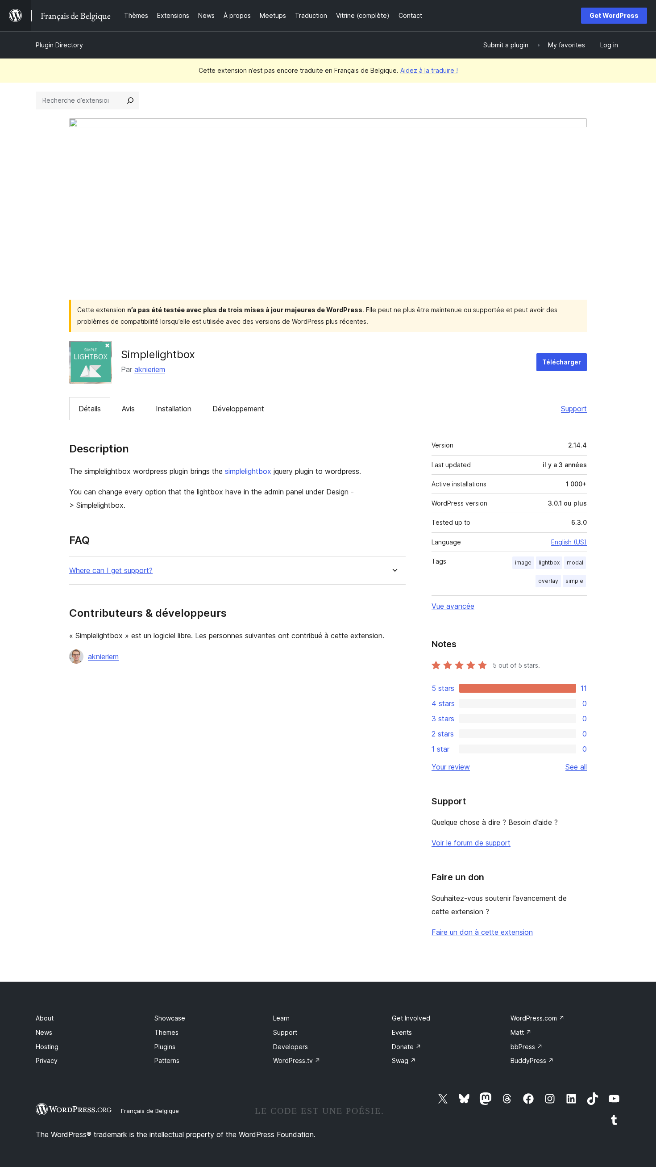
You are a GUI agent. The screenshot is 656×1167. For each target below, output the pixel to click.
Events (402, 1032)
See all (576, 766)
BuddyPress (532, 1060)
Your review (451, 766)
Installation (173, 408)
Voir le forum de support (471, 842)
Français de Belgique (150, 1110)
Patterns (166, 1060)
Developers (290, 1046)
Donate (406, 1046)
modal (575, 562)
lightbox (549, 562)
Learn (281, 1018)
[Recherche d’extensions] (130, 100)
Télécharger (561, 362)
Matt (521, 1032)
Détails (90, 408)
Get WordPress (614, 15)
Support (574, 408)
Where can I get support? (111, 570)
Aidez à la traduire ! (429, 70)
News (44, 1032)
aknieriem (149, 369)
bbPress (527, 1046)
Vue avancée (453, 606)
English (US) (569, 542)
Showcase (169, 1018)
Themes (166, 1032)
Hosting (47, 1046)
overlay (548, 580)
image (523, 562)
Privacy (47, 1060)
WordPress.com (538, 1018)
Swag (404, 1060)
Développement (238, 408)
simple (574, 580)
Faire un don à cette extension (482, 932)
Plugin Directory (59, 45)
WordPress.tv (296, 1060)
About (45, 1018)
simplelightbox (248, 471)
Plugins (164, 1046)
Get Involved (411, 1018)
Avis (128, 408)
